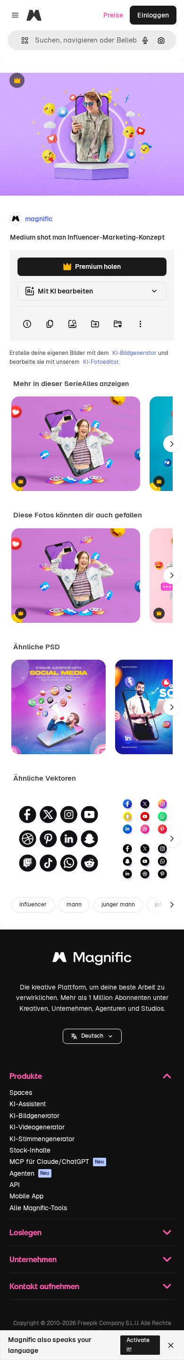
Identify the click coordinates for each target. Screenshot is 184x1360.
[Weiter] (171, 443)
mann (74, 904)
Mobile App (26, 1196)
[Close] (171, 1345)
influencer (33, 904)
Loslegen (25, 1232)
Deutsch (92, 1036)
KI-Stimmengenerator (42, 1139)
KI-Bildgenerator (134, 353)
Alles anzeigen (105, 383)
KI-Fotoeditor (100, 362)
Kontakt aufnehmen (44, 1286)
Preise (113, 15)
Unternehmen (33, 1259)
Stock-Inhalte (29, 1150)
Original (60, 81)
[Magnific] (92, 959)
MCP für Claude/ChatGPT (56, 1161)
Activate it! (138, 1344)
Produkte (25, 1076)
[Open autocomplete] (21, 40)
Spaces (20, 1092)
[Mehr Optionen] (140, 323)
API (14, 1184)
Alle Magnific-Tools (38, 1208)
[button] (92, 1036)
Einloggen (153, 15)
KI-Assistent (27, 1104)
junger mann (118, 904)
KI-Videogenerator (37, 1127)
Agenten (29, 1173)
